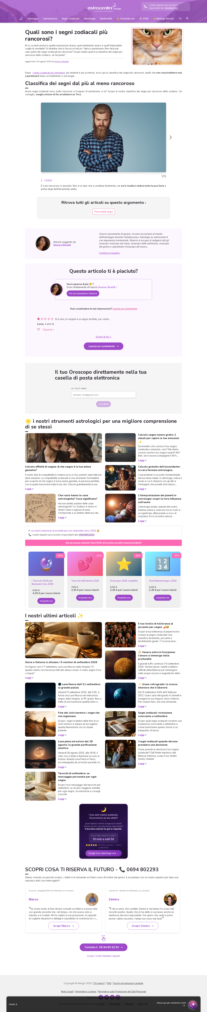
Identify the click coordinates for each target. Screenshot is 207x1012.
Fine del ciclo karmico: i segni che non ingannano (79, 714)
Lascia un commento (102, 346)
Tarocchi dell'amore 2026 (85, 580)
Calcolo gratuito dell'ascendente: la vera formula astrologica (159, 468)
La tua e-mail (79, 388)
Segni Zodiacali (70, 18)
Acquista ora (46, 600)
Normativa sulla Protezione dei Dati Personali (122, 991)
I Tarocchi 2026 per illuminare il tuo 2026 (42, 582)
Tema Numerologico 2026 (163, 580)
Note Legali (67, 991)
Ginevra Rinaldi (62, 61)
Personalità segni (103, 211)
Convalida (103, 404)
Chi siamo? (99, 983)
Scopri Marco (61, 925)
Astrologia (89, 18)
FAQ (109, 983)
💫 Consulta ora (126, 18)
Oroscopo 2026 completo (124, 580)
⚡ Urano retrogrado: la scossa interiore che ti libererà (157, 685)
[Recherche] (187, 19)
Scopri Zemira (141, 925)
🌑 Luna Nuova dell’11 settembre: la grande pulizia (79, 685)
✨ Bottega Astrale (163, 18)
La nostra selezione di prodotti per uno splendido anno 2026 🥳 (66, 532)
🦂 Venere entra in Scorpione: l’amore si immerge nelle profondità (156, 655)
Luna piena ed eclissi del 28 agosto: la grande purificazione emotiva (77, 745)
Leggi (28, 488)
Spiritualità (106, 18)
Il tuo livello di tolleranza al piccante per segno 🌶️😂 (155, 625)
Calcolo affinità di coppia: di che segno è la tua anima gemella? (58, 468)
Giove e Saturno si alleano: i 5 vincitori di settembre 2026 (61, 662)
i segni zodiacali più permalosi (49, 72)
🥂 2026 (143, 18)
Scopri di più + (103, 336)
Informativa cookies (85, 991)
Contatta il (102, 947)
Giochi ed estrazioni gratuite (128, 983)
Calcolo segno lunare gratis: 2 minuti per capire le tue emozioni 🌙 (158, 438)
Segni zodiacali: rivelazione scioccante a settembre (155, 714)
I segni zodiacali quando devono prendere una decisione (158, 743)
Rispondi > (48, 329)
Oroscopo (32, 18)
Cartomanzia (50, 18)
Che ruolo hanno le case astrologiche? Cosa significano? (77, 497)
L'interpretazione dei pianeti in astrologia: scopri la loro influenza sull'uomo (159, 499)
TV (180, 18)
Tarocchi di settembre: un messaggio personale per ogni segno (77, 777)
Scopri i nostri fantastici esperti (103, 955)
